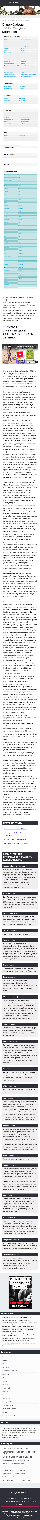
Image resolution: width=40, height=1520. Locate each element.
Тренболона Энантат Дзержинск (15, 1460)
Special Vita (6, 1398)
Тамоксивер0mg (7, 1405)
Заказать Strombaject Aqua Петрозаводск (13, 1463)
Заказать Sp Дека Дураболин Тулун (15, 1448)
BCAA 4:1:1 (6, 1388)
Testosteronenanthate (9, 1409)
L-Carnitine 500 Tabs (8, 1415)
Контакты (20, 1505)
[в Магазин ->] (20, 1308)
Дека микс (5, 1412)
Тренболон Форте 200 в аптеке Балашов (13, 1477)
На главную (13, 1498)
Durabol (4, 1395)
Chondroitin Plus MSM (9, 1371)
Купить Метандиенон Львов (13, 1473)
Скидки (25, 1501)
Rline (4, 1357)
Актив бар (5, 1374)
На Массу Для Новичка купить (15, 839)
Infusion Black (6, 1367)
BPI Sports (5, 1391)
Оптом (33, 1501)
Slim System (6, 1364)
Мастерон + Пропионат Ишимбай (16, 843)
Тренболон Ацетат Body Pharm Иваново (16, 1480)
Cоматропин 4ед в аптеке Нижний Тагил (19, 1453)
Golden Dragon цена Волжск (17, 1457)
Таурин (4, 1381)
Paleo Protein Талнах (7, 1466)
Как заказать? (26, 1498)
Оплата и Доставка (12, 1501)
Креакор (5, 1360)
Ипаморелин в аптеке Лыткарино (14, 1470)
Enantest (5, 1384)
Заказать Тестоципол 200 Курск (15, 829)
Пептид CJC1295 (8, 1402)
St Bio (4, 1377)
